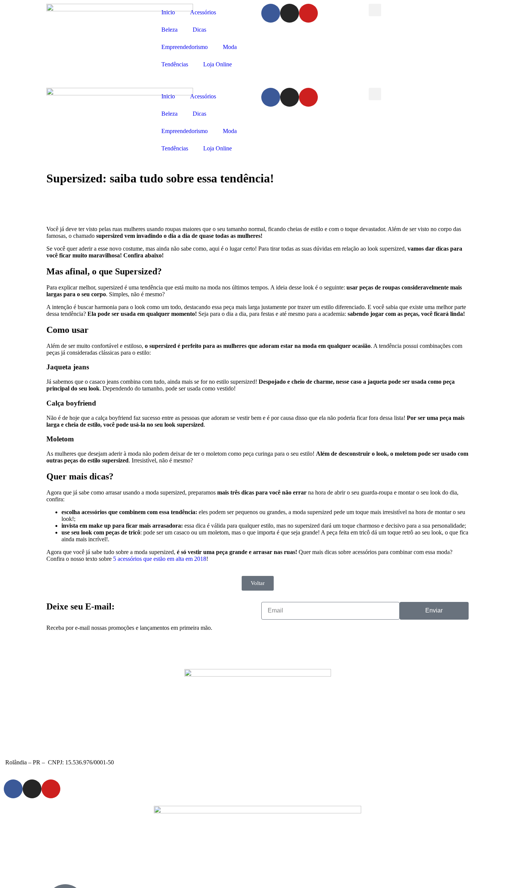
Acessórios (203, 12)
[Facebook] (270, 13)
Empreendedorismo (184, 47)
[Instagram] (289, 13)
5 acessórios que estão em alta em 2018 (159, 559)
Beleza (169, 29)
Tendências (174, 64)
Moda (230, 47)
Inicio (168, 12)
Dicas (199, 29)
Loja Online (217, 64)
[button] (375, 10)
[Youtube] (308, 13)
